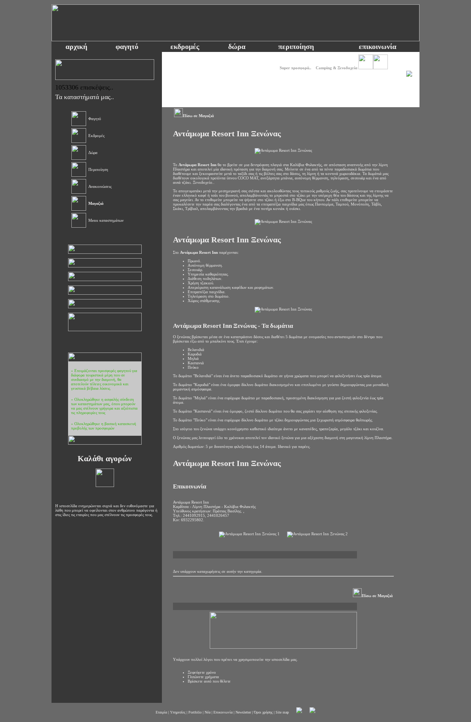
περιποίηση (296, 46)
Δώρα (93, 152)
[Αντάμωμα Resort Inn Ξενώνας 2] (317, 534)
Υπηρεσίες (177, 712)
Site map (282, 712)
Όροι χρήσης (263, 712)
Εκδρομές (96, 135)
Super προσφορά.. (295, 68)
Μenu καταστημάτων (106, 220)
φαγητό (127, 46)
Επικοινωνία (223, 712)
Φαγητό (94, 118)
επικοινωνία (377, 46)
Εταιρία (161, 712)
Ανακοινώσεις (99, 186)
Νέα (207, 712)
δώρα (236, 46)
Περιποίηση (98, 169)
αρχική (76, 46)
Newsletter (243, 712)
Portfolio (195, 712)
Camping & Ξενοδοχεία (336, 68)
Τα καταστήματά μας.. (84, 97)
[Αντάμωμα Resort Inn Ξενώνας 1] (249, 534)
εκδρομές (184, 46)
